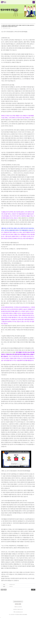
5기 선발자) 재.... (11, 586)
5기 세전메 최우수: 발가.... (12, 584)
